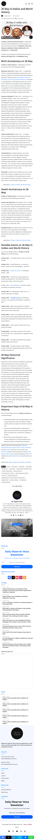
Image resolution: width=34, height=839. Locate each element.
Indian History (9, 454)
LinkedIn (28, 462)
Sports (14, 447)
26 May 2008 (12, 468)
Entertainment (16, 456)
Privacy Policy (5, 778)
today (27, 454)
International (5, 447)
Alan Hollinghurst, (15, 285)
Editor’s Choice (20, 447)
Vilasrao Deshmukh (6, 482)
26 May (8, 466)
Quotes (8, 449)
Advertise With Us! (6, 789)
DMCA (3, 781)
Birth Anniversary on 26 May (8, 473)
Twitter (10, 462)
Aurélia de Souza (15, 270)
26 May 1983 (21, 466)
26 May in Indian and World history (24, 468)
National (24, 445)
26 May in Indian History (7, 471)
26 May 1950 (14, 466)
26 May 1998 (28, 466)
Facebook (21, 462)
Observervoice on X (7, 651)
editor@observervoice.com (11, 764)
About (2, 773)
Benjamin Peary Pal (18, 471)
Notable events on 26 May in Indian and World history (13, 477)
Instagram (16, 462)
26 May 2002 (5, 468)
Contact (3, 775)
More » (27, 512)
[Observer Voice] (3, 3)
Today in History (17, 524)
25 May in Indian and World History (20, 184)
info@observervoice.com (10, 758)
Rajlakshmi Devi (5, 480)
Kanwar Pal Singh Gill (12, 475)
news (10, 447)
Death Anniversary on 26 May (21, 473)
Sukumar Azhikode (14, 480)
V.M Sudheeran (23, 480)
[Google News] (17, 486)
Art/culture (28, 447)
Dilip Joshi (4, 475)
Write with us (4, 792)
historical (3, 451)
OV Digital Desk (7, 16)
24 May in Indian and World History (20, 240)
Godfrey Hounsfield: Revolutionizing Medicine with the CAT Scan (17, 529)
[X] (16, 515)
